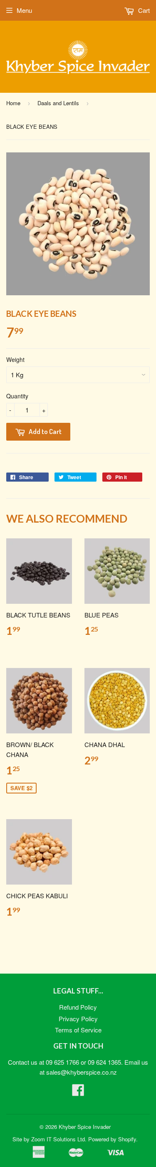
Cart (143, 10)
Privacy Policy (78, 1018)
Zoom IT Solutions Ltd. (59, 1139)
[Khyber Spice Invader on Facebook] (78, 1092)
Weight (15, 359)
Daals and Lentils (58, 103)
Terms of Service (78, 1029)
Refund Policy (78, 1007)
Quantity (17, 396)
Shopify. (128, 1139)
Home (13, 103)
